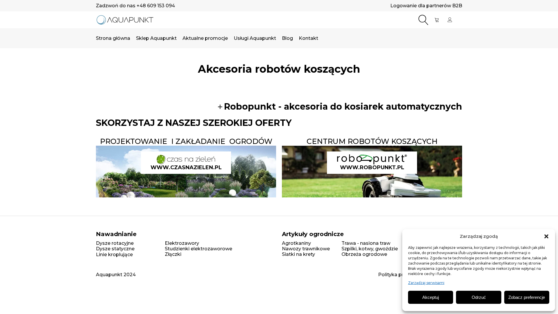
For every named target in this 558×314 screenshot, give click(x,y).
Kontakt (308, 38)
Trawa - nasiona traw (365, 243)
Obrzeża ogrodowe (364, 254)
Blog (287, 38)
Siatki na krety (298, 254)
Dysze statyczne (115, 248)
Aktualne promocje (205, 38)
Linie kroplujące (114, 254)
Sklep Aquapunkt (156, 38)
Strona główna (113, 38)
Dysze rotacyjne (115, 243)
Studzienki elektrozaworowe (198, 248)
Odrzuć (479, 297)
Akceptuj (430, 297)
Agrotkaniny (296, 243)
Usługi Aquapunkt (255, 38)
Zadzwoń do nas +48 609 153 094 (135, 5)
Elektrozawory (182, 243)
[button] (546, 236)
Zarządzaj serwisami (426, 283)
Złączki (173, 254)
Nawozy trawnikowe (306, 248)
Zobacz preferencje (526, 297)
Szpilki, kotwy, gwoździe (369, 248)
